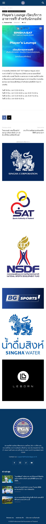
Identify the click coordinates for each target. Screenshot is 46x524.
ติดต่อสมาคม (10, 518)
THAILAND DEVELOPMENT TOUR (16, 11)
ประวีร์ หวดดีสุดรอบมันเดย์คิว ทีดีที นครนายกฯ (33, 132)
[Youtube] (32, 463)
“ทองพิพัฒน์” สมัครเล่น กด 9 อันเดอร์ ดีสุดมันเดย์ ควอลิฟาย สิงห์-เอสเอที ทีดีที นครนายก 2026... (29, 479)
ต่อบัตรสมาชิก (20, 518)
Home (4, 8)
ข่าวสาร (10, 8)
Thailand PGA (8, 22)
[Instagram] (20, 463)
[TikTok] (26, 463)
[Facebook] (4, 117)
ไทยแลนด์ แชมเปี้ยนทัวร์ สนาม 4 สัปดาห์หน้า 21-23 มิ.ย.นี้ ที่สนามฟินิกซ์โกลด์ (11, 133)
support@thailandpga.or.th (27, 457)
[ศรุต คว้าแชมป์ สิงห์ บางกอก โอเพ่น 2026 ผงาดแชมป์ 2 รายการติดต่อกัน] (7, 489)
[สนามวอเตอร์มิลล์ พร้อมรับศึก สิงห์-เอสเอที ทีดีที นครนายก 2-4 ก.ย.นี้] (7, 500)
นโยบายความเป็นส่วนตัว (33, 518)
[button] (3, 3)
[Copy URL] (9, 117)
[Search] (43, 3)
